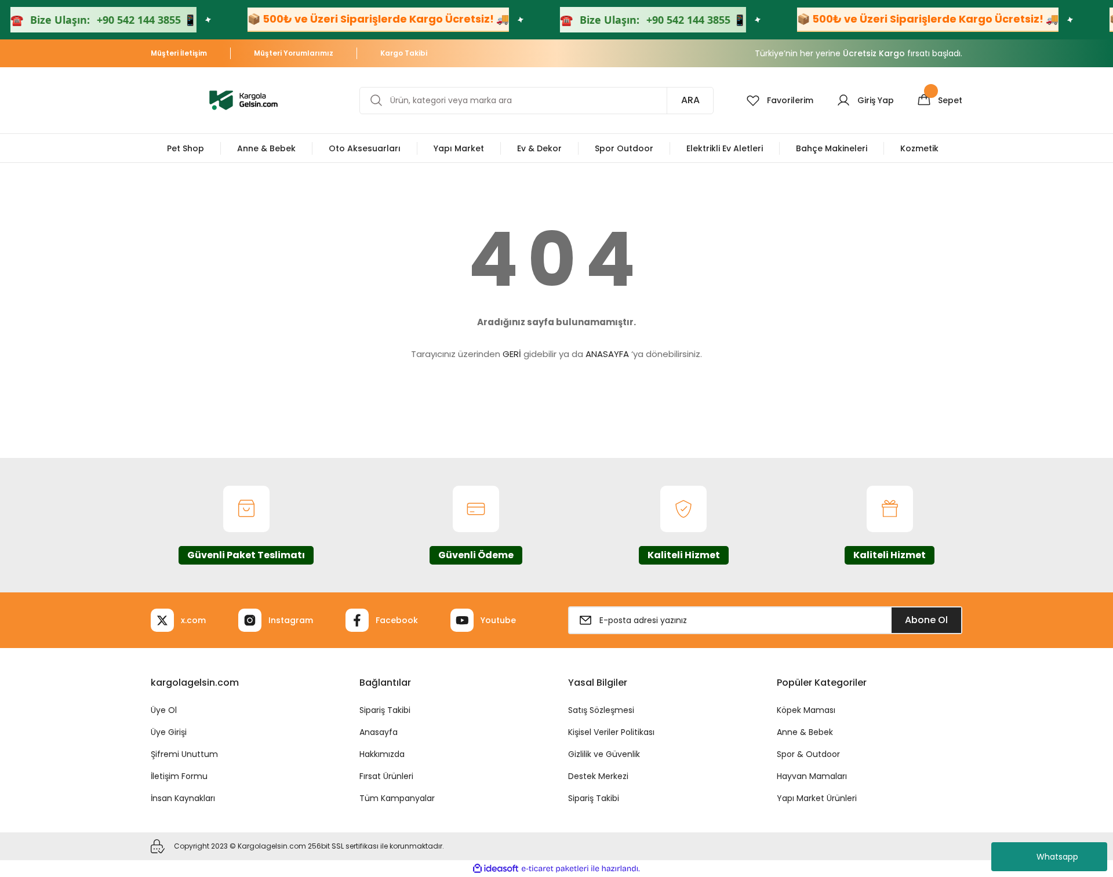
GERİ (512, 354)
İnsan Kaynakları (183, 798)
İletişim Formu (179, 776)
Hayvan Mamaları (812, 776)
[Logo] (243, 99)
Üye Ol (164, 710)
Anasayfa (378, 732)
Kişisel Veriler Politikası (611, 732)
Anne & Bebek (805, 732)
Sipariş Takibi (384, 710)
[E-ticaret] (555, 869)
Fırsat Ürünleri (386, 776)
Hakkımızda (382, 754)
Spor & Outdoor (808, 754)
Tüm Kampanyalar (397, 798)
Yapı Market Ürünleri (817, 798)
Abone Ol (926, 620)
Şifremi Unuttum (184, 754)
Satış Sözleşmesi (601, 710)
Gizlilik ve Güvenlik (604, 754)
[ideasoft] (495, 868)
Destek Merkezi (598, 776)
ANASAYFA (607, 354)
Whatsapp (1057, 857)
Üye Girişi (169, 732)
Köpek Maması (806, 710)
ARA (690, 100)
